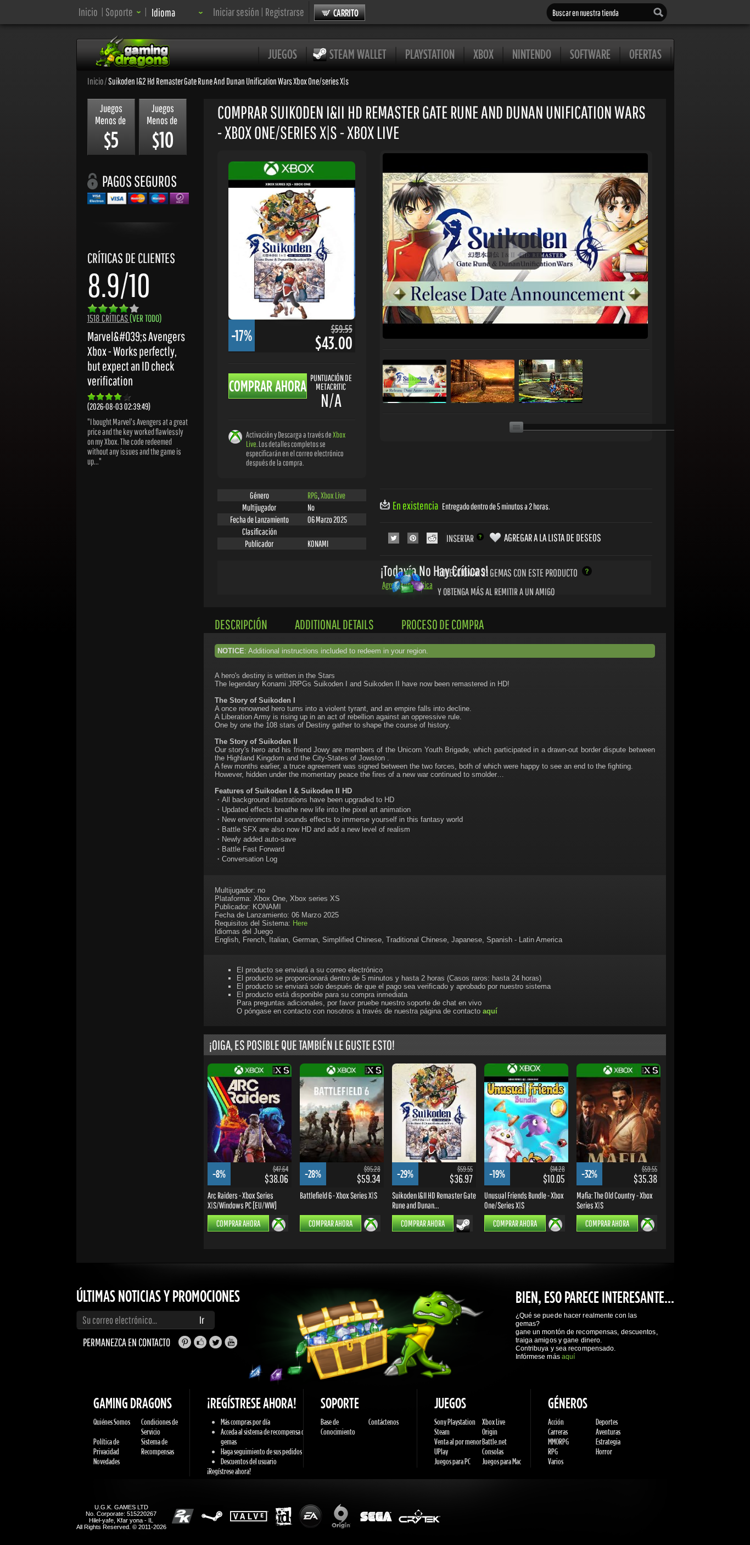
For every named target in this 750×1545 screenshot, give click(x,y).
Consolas (492, 1451)
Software (590, 54)
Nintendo (531, 54)
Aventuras (608, 1431)
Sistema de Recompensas (157, 1446)
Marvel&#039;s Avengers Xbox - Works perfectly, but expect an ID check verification (136, 358)
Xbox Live (333, 495)
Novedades (106, 1461)
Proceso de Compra (442, 624)
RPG (312, 495)
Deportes (607, 1421)
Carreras (558, 1431)
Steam (442, 1431)
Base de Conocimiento (338, 1426)
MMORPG (558, 1441)
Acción (556, 1421)
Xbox (483, 54)
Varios (555, 1461)
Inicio (88, 11)
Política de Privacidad (106, 1446)
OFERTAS (645, 54)
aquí (568, 1357)
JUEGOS (282, 54)
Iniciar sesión (236, 11)
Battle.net (494, 1441)
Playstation (430, 54)
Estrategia (608, 1441)
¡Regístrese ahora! (229, 1471)
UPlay (441, 1451)
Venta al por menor (458, 1441)
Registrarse (284, 11)
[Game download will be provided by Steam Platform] (463, 1225)
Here (300, 923)
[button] (123, 11)
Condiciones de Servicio (159, 1426)
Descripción (241, 624)
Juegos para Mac (501, 1461)
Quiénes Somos (111, 1421)
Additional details (334, 624)
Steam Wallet (358, 54)
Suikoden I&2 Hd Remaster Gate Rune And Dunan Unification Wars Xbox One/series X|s (228, 80)
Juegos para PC (452, 1461)
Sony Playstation (454, 1421)
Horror (604, 1451)
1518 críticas (124, 318)
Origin (489, 1431)
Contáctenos (383, 1421)
